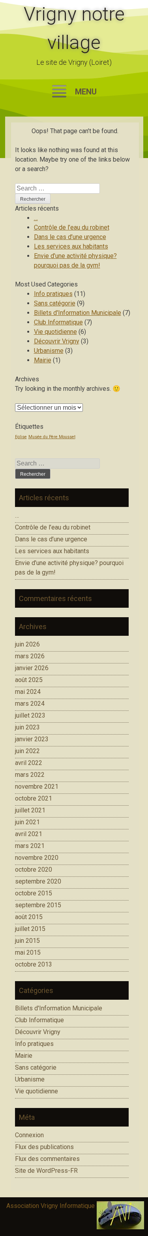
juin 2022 (27, 751)
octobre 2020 (33, 869)
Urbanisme (49, 350)
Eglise (21, 436)
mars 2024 (30, 703)
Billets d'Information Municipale (77, 313)
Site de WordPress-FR (46, 1170)
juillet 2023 (30, 715)
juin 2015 (27, 940)
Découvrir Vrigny (56, 341)
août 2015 (29, 917)
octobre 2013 (33, 964)
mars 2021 (30, 846)
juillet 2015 (30, 929)
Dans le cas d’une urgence (70, 237)
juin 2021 (27, 822)
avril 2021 (28, 834)
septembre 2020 (38, 881)
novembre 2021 (36, 786)
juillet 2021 (30, 810)
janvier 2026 (32, 668)
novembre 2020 (36, 857)
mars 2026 (30, 656)
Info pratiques (53, 294)
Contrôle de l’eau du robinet (71, 227)
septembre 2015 (38, 905)
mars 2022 (30, 774)
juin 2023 (27, 727)
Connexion (29, 1135)
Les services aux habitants (71, 246)
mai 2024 (28, 691)
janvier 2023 (32, 739)
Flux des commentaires (47, 1159)
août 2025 (29, 680)
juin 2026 (27, 644)
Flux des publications (44, 1147)
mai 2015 (28, 952)
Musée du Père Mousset (51, 436)
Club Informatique (58, 322)
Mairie (42, 360)
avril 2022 (28, 763)
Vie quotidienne (55, 331)
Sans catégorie (54, 303)
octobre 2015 (33, 893)
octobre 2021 (33, 798)
